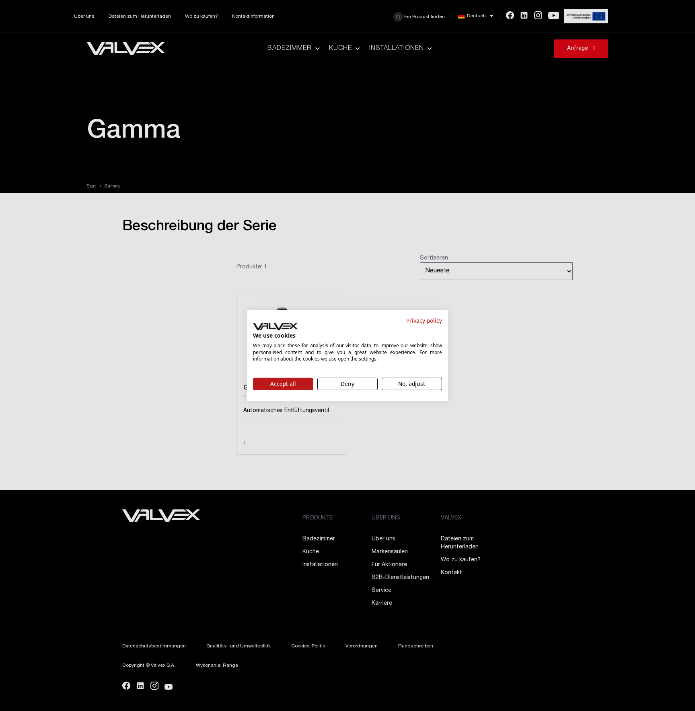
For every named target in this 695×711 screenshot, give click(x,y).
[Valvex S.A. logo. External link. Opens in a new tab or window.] (275, 326)
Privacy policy (424, 320)
